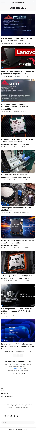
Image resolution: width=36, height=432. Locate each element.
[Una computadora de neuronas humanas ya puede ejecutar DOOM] (18, 161)
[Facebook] (11, 373)
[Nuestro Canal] (24, 373)
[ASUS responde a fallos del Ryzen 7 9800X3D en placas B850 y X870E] (18, 262)
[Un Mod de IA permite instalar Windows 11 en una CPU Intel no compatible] (18, 90)
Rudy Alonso (7, 111)
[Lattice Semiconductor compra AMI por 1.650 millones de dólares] (18, 25)
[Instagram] (16, 373)
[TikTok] (22, 373)
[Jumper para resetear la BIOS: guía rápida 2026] (18, 194)
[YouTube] (19, 373)
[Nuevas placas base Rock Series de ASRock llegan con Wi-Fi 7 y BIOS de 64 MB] (18, 295)
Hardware (6, 100)
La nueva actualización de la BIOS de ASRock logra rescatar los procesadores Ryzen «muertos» (17, 141)
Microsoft (6, 340)
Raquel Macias (8, 76)
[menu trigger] (3, 2)
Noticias (5, 171)
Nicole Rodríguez (9, 43)
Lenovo (5, 67)
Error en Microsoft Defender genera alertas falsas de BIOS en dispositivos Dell (17, 346)
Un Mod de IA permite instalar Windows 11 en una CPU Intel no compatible (14, 106)
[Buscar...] (34, 2)
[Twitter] (14, 373)
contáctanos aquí (16, 368)
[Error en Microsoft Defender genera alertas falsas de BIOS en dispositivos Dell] (18, 330)
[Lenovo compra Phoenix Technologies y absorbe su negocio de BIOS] (18, 57)
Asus (5, 272)
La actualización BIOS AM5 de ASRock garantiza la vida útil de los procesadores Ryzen (17, 243)
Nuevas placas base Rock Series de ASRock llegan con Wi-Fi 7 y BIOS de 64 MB (17, 311)
